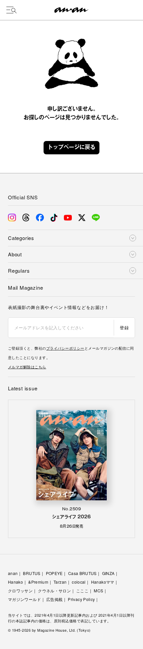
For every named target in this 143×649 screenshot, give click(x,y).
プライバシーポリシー (65, 348)
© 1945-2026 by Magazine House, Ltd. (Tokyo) (49, 630)
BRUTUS (31, 573)
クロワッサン (20, 590)
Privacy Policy (81, 599)
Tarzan (60, 582)
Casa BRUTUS (82, 573)
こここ (82, 590)
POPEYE (54, 573)
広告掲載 (54, 599)
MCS (98, 590)
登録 (124, 327)
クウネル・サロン (54, 590)
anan (13, 573)
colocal (79, 582)
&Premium (38, 582)
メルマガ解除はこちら (27, 366)
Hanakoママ (102, 582)
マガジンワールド (24, 599)
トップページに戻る (71, 147)
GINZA (108, 573)
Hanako (15, 582)
